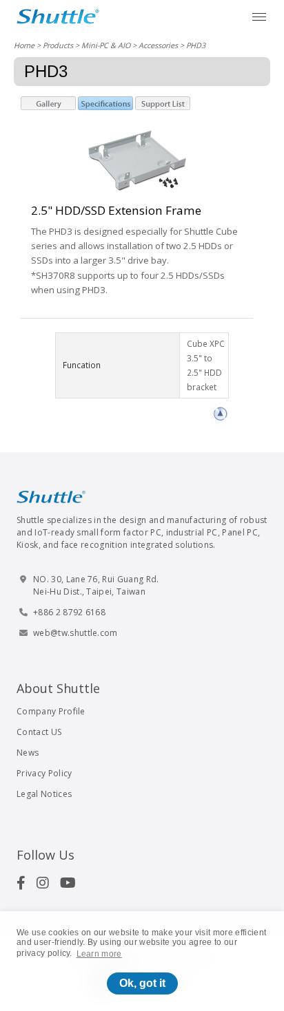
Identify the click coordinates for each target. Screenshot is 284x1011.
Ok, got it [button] (142, 983)
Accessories (158, 45)
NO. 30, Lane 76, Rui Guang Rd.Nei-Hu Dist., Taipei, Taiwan (96, 585)
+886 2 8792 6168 (69, 612)
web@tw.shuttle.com (75, 633)
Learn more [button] (99, 954)
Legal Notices (44, 794)
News (28, 752)
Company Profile (51, 711)
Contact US (39, 732)
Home (24, 45)
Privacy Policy (44, 773)
